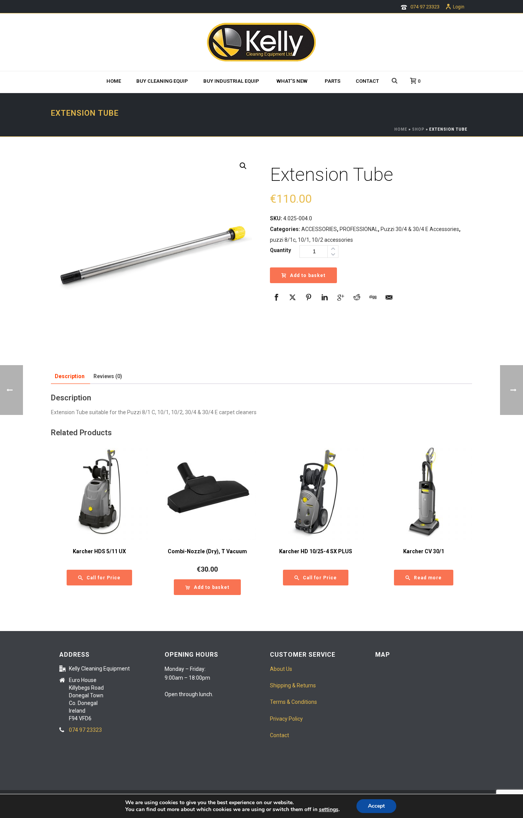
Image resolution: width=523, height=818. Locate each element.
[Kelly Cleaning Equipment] (261, 42)
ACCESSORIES (319, 229)
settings (328, 809)
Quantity (280, 250)
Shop (418, 129)
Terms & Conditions (293, 702)
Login (458, 7)
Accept (376, 806)
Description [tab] (70, 376)
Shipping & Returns (293, 685)
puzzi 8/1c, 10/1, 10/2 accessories (311, 240)
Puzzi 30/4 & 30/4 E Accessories (420, 229)
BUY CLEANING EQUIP (162, 81)
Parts (332, 81)
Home (113, 81)
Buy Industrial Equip (231, 81)
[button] (243, 166)
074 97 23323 (425, 7)
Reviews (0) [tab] (107, 376)
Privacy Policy (286, 719)
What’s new (291, 81)
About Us (281, 669)
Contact (367, 81)
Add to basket (307, 275)
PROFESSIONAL (359, 229)
